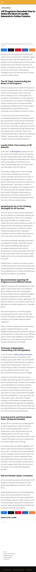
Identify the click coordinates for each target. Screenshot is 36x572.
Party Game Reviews (9, 553)
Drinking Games (7, 555)
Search (34, 2)
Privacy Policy (7, 570)
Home (5, 552)
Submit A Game (7, 557)
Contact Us (6, 559)
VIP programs (16, 151)
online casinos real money (23, 354)
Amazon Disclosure (18, 570)
